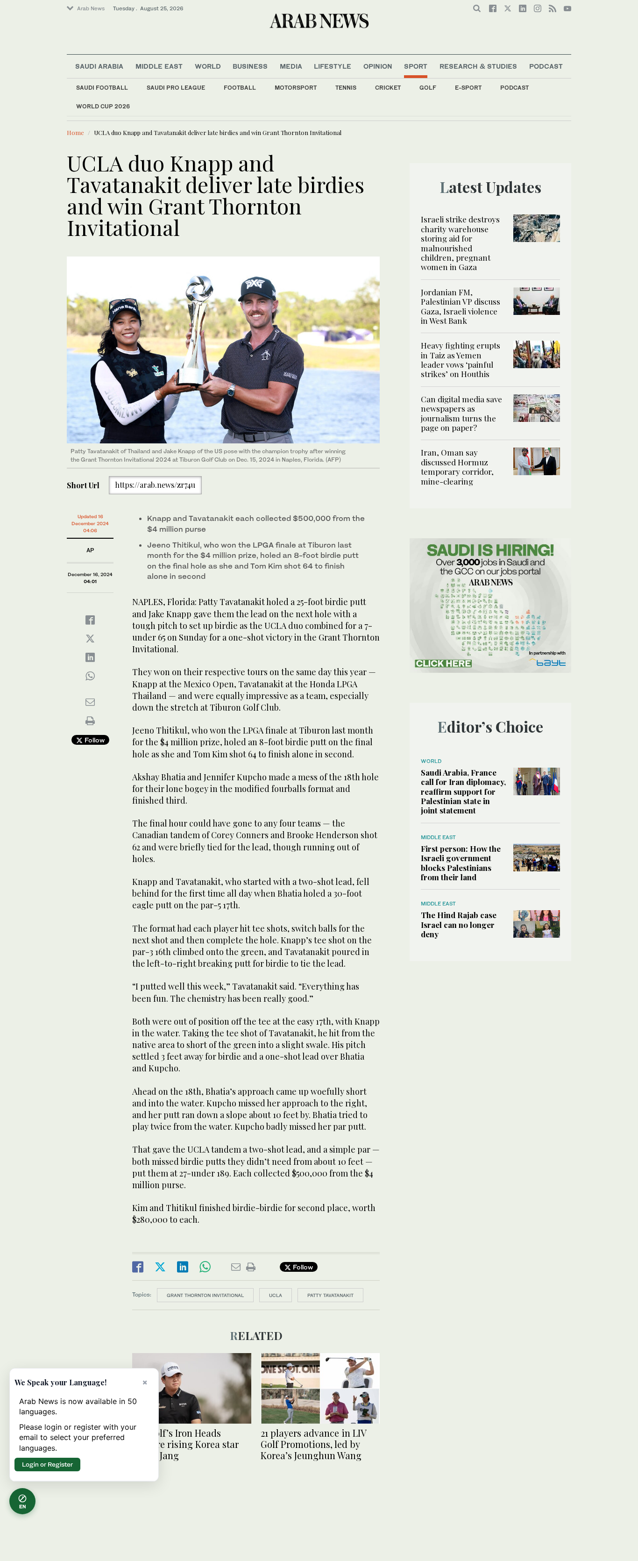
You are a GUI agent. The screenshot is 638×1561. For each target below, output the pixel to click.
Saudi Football (102, 87)
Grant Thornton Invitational (205, 1295)
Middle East (159, 66)
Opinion (377, 66)
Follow (94, 740)
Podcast (514, 87)
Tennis (345, 87)
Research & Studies (478, 66)
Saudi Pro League (176, 87)
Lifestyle (332, 66)
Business (250, 66)
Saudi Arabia (99, 66)
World (208, 66)
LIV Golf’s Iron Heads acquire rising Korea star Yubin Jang (185, 1443)
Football (240, 87)
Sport (415, 66)
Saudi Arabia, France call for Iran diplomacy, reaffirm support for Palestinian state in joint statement (463, 791)
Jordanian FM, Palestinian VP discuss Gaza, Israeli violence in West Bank (460, 306)
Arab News (91, 8)
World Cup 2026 (103, 106)
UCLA (275, 1295)
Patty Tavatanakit (330, 1295)
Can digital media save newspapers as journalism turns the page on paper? (461, 413)
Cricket (388, 87)
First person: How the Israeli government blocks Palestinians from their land (461, 862)
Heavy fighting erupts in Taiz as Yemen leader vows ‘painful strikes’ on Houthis (460, 359)
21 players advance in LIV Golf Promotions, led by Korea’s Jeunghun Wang (313, 1443)
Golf (427, 87)
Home (75, 132)
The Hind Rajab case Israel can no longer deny (458, 924)
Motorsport (296, 87)
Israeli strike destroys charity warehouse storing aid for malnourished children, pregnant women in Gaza (460, 243)
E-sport (468, 87)
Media (291, 66)
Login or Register (47, 1464)
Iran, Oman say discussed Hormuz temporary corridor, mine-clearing (457, 466)
